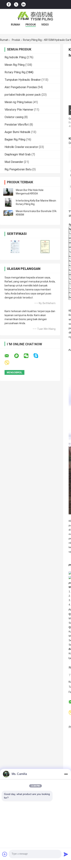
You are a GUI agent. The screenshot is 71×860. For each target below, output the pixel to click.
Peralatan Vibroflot (17, 124)
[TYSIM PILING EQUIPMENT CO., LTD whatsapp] (18, 355)
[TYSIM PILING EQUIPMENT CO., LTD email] (9, 355)
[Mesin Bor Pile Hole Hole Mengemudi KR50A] (8, 191)
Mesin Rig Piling (15, 65)
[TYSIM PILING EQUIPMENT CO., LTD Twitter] (16, 4)
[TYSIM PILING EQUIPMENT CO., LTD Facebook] (8, 4)
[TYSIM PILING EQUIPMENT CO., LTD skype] (38, 355)
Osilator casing (14, 117)
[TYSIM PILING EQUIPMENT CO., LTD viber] (9, 362)
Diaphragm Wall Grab (18, 154)
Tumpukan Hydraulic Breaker (23, 79)
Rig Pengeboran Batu (18, 169)
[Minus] (66, 774)
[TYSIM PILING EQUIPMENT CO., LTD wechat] (28, 355)
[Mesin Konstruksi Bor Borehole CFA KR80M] (8, 213)
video (45, 24)
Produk (30, 24)
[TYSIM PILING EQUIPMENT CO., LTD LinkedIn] (23, 4)
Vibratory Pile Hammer (19, 109)
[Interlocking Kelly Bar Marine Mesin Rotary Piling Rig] (8, 202)
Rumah (15, 24)
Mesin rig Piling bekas (18, 102)
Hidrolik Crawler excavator (21, 147)
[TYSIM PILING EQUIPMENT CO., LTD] (35, 16)
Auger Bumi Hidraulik (17, 132)
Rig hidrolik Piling (15, 57)
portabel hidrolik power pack (23, 94)
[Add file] (4, 854)
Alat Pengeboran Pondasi (21, 87)
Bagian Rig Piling (15, 139)
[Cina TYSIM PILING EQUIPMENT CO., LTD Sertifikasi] (15, 246)
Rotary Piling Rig (32, 39)
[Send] (66, 854)
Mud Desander (14, 162)
